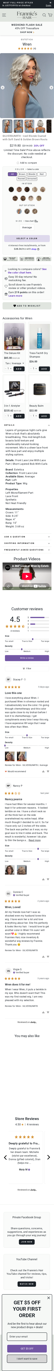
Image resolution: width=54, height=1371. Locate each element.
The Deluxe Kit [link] (12, 353)
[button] (5, 369)
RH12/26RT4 (39, 198)
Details (9, 425)
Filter (28, 668)
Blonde (31, 174)
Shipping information (19, 543)
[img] (25, 679)
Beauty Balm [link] (36, 405)
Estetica (27, 39)
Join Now (26, 1242)
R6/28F (27, 189)
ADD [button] (19, 369)
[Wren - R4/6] (8, 1096)
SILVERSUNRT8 (19, 211)
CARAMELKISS (15, 198)
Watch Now (27, 1284)
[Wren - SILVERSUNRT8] (5, 1096)
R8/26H (27, 211)
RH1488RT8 (31, 198)
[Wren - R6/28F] (15, 1096)
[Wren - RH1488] (13, 1098)
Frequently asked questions (24, 550)
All (12, 174)
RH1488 (43, 189)
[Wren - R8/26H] (19, 1096)
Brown (22, 174)
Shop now (26, 32)
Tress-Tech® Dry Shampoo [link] (38, 355)
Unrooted (31, 178)
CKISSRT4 (23, 198)
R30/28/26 (19, 189)
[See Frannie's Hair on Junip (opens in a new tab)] (33, 1022)
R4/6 (11, 189)
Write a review (27, 658)
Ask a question (14, 537)
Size (25, 221)
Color (27, 169)
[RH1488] (17, 1098)
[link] (27, 48)
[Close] (48, 1297)
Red (42, 174)
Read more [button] (35, 840)
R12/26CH (35, 189)
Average (27, 227)
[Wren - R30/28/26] (12, 1096)
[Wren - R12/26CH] (7, 1098)
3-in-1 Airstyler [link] (12, 405)
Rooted (21, 178)
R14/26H (35, 211)
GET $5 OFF (27, 1348)
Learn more (15, 295)
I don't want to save (27, 1358)
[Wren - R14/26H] (10, 1098)
